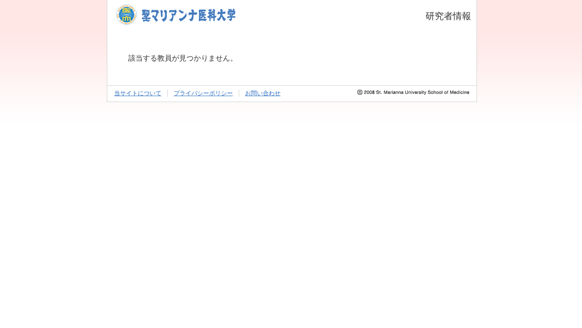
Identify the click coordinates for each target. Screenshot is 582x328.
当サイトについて (137, 93)
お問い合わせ (263, 93)
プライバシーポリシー (203, 93)
